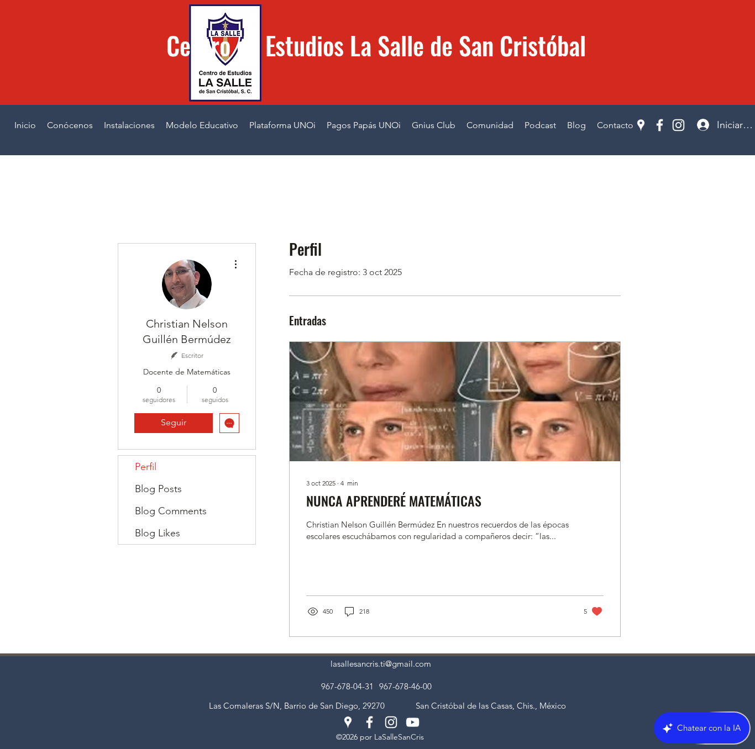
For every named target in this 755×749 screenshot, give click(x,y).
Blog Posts (158, 489)
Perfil (145, 467)
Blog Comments (171, 511)
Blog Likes (157, 533)
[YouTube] (413, 722)
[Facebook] (660, 125)
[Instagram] (678, 125)
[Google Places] (641, 125)
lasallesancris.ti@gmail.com (381, 663)
